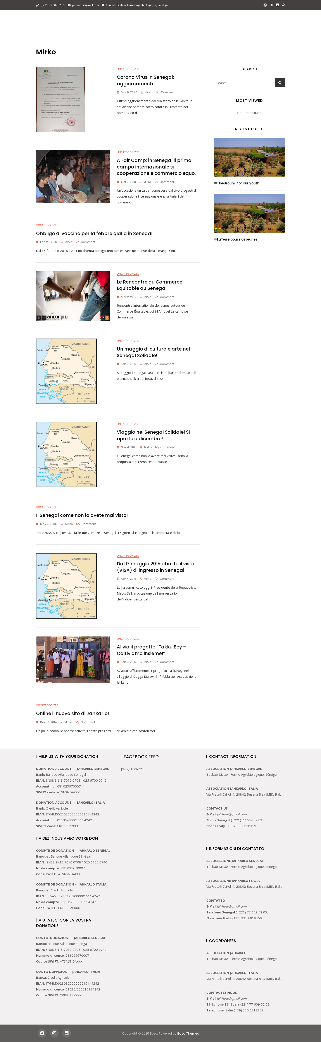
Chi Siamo (124, 16)
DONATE (273, 21)
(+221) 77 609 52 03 (52, 5)
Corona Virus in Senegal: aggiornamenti (145, 80)
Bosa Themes (188, 1033)
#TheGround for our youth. (237, 183)
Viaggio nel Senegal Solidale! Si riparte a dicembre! (153, 435)
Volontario (173, 16)
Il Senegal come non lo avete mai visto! (82, 515)
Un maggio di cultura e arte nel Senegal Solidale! (153, 352)
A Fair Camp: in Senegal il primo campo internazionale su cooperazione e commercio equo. (156, 166)
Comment (168, 92)
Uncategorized (128, 69)
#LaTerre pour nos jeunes (235, 239)
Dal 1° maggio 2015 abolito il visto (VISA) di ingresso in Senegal (155, 567)
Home (105, 16)
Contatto (223, 16)
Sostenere (199, 16)
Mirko (148, 92)
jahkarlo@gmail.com (85, 5)
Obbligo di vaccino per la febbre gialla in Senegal (94, 233)
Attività (145, 16)
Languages (110, 26)
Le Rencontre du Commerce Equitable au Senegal (149, 285)
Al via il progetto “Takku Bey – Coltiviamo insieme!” (151, 650)
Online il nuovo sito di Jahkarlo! (72, 713)
